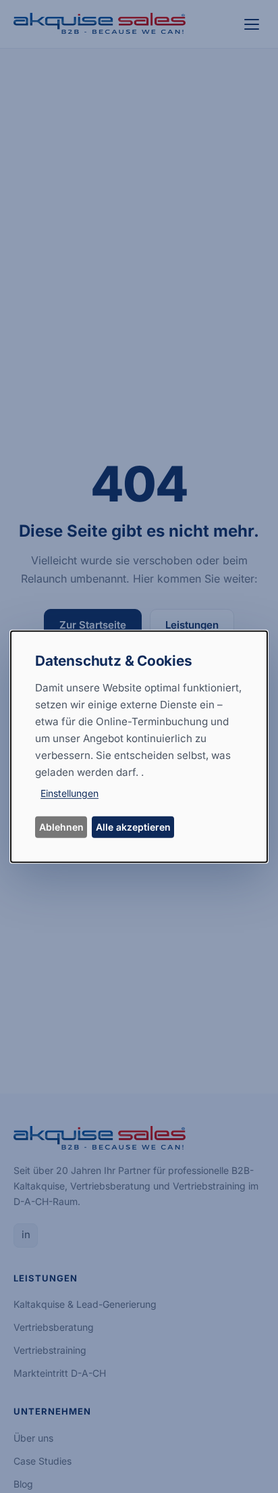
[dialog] (139, 746)
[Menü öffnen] (252, 24)
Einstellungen (69, 793)
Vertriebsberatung (53, 1327)
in (26, 1234)
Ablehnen (61, 827)
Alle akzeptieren (133, 827)
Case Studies (42, 1461)
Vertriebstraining (49, 1350)
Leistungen (192, 624)
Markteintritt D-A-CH (59, 1373)
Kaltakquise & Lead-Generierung (85, 1304)
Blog (23, 1484)
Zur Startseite (92, 624)
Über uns (33, 1438)
